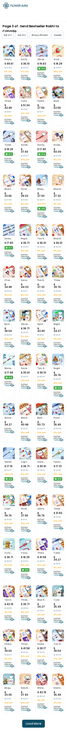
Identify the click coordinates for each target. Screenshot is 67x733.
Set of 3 (22, 35)
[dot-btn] (10, 54)
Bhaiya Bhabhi (40, 35)
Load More (33, 724)
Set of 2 (8, 35)
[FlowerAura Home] (15, 6)
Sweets (58, 35)
